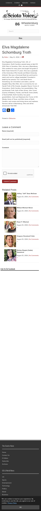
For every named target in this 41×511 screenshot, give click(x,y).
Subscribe (25, 3)
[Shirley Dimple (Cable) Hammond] (10, 255)
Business (5, 494)
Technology (6, 486)
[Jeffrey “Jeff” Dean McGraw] (10, 198)
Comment (5, 147)
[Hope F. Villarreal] (10, 227)
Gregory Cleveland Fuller (26, 236)
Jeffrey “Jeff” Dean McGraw (27, 193)
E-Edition (17, 3)
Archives (32, 3)
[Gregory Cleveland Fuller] (10, 241)
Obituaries (12, 118)
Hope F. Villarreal (23, 222)
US (3, 477)
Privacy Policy (12, 503)
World (4, 492)
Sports (4, 480)
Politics (4, 489)
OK (20, 507)
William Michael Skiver (25, 208)
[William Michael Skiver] (10, 212)
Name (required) (8, 131)
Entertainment (6, 483)
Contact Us (9, 3)
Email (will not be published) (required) (16, 139)
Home (4, 452)
